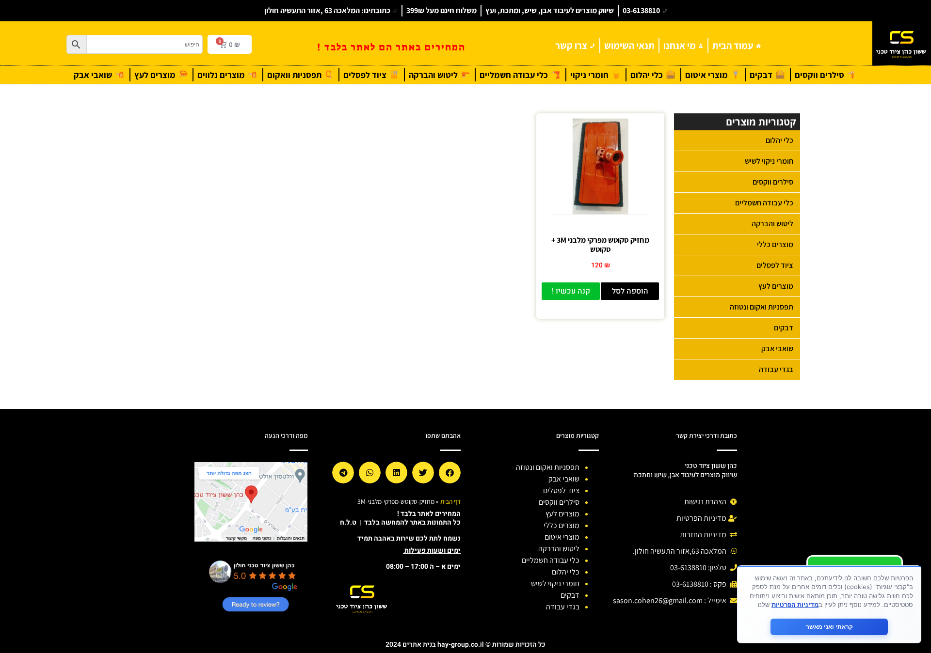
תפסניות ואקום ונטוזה (761, 307)
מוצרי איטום (562, 537)
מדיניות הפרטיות (795, 604)
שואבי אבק (777, 348)
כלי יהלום (779, 140)
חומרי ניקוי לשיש (769, 161)
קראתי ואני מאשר (829, 626)
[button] (450, 472)
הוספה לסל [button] (630, 291)
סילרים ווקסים (773, 182)
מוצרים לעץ (775, 286)
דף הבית (450, 501)
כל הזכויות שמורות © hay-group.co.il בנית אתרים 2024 (465, 644)
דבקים (783, 328)
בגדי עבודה (776, 369)
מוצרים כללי (775, 244)
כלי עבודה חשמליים (764, 203)
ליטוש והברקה (772, 223)
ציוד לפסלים (774, 265)
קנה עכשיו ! (571, 291)
